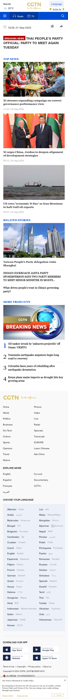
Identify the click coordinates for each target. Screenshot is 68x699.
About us (47, 666)
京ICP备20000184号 (35, 671)
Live (36, 418)
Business (8, 424)
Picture (37, 406)
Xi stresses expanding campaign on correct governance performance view (32, 102)
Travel (6, 454)
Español (7, 479)
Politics (6, 418)
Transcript (39, 436)
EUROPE (39, 442)
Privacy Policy (7, 696)
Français (7, 485)
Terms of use (9, 666)
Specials (38, 430)
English (7, 473)
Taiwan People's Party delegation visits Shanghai (29, 263)
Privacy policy (34, 666)
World (6, 412)
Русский (38, 473)
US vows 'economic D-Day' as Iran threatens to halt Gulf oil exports (33, 205)
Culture (7, 436)
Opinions (7, 448)
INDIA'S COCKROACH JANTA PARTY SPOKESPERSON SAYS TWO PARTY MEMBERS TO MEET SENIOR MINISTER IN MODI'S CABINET (32, 276)
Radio (20, 16)
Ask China (39, 454)
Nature (6, 460)
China (6, 406)
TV (33, 16)
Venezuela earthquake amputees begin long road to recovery (33, 356)
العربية (6, 491)
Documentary (41, 479)
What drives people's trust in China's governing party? (31, 289)
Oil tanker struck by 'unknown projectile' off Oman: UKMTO (34, 345)
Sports (6, 442)
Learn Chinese (41, 448)
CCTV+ (37, 485)
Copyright (21, 666)
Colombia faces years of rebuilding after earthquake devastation (31, 367)
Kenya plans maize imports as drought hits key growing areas (35, 379)
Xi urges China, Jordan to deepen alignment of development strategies (33, 154)
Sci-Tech (7, 430)
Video (37, 412)
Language (56, 3)
